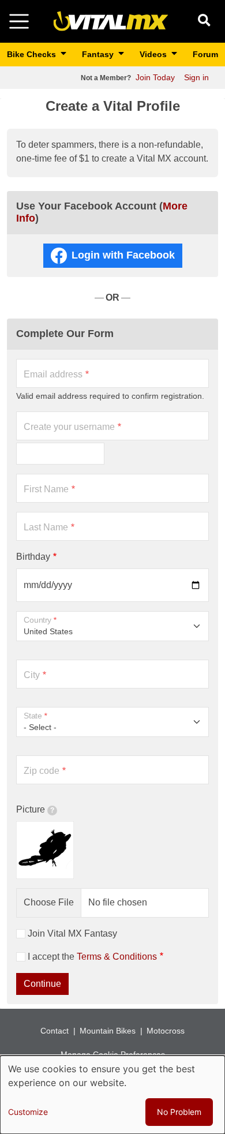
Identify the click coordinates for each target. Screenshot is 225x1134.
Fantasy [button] (99, 54)
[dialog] (112, 1095)
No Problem (179, 1112)
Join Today (155, 77)
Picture (30, 809)
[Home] (111, 20)
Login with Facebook (123, 255)
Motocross (166, 1030)
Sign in (196, 77)
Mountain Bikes (108, 1030)
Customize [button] (28, 1112)
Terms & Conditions (117, 956)
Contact (54, 1030)
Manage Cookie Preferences (113, 1054)
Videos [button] (154, 54)
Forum (205, 54)
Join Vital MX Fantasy (72, 933)
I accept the (92, 956)
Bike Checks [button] (32, 54)
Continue (42, 984)
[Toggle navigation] (19, 21)
